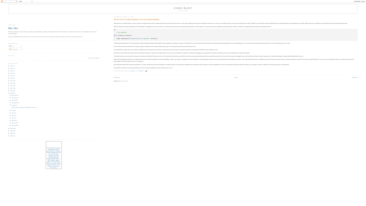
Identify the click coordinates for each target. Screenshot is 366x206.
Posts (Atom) (124, 81)
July (13, 110)
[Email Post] (145, 70)
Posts (11, 46)
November (14, 98)
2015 (11, 78)
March (13, 120)
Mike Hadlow (63, 32)
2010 (11, 90)
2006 (11, 133)
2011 (11, 88)
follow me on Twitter (94, 58)
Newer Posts (117, 77)
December (14, 95)
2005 (11, 136)
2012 (11, 86)
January (14, 125)
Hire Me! (13, 28)
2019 (11, 71)
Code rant (183, 8)
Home (236, 77)
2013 (11, 83)
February (14, 123)
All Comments (14, 49)
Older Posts (355, 77)
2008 (11, 128)
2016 (11, 76)
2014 (11, 81)
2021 (11, 66)
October (14, 100)
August (14, 105)
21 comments (140, 70)
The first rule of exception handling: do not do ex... (24, 107)
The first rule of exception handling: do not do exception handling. (137, 19)
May (13, 115)
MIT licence (27, 36)
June (13, 113)
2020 (11, 68)
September (14, 102)
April (13, 118)
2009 (11, 93)
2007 (11, 131)
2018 (11, 73)
